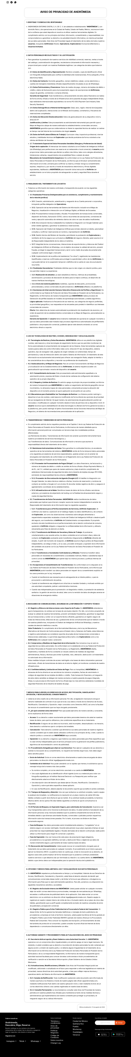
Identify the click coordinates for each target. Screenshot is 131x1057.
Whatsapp (35, 1041)
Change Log (56, 1043)
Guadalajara (77, 1032)
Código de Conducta (55, 1036)
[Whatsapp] (15, 2)
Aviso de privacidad (55, 1027)
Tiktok (21, 1041)
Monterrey (77, 1029)
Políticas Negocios (54, 1032)
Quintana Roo (78, 1024)
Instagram (10, 1041)
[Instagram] (8, 2)
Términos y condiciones (55, 1022)
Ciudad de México (80, 1021)
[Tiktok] (11, 2)
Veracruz (76, 1035)
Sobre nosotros (57, 1040)
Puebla (75, 1026)
